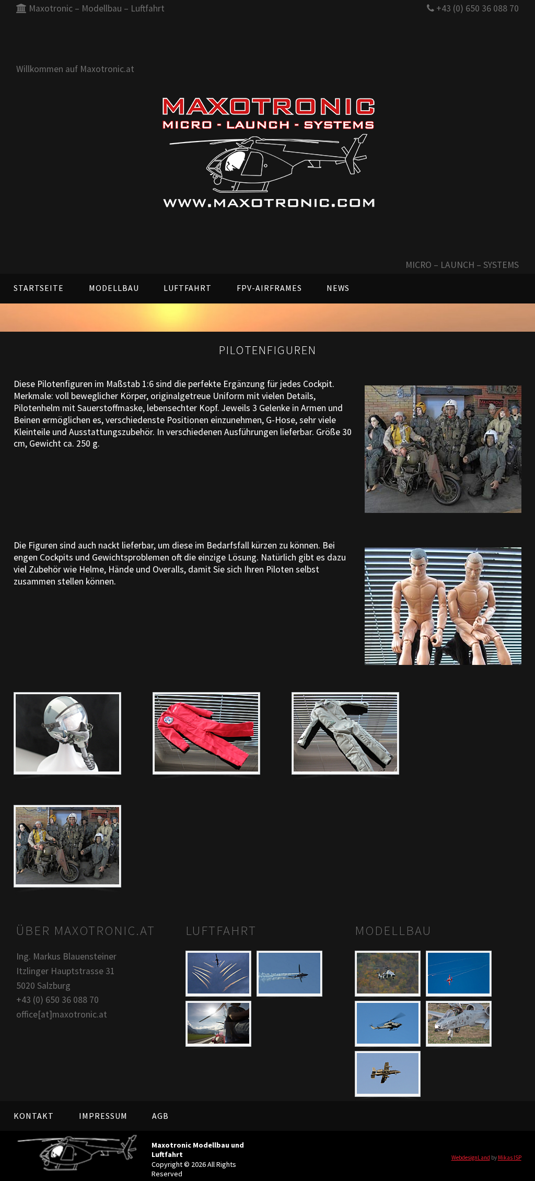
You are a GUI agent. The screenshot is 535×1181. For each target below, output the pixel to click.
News (338, 288)
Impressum (103, 1115)
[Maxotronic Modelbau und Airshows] (267, 152)
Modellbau (114, 288)
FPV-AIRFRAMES (269, 288)
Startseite (39, 288)
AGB (160, 1115)
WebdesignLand (470, 1157)
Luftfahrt (188, 288)
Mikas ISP (509, 1157)
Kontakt (34, 1115)
